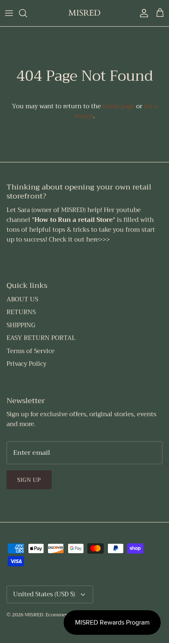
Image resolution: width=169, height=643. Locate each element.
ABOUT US (22, 299)
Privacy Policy (26, 363)
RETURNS (21, 312)
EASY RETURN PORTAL (41, 338)
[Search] (27, 13)
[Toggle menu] (9, 13)
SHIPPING (21, 325)
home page (119, 106)
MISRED (34, 615)
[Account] (142, 13)
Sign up (29, 480)
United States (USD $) (44, 594)
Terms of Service (31, 351)
